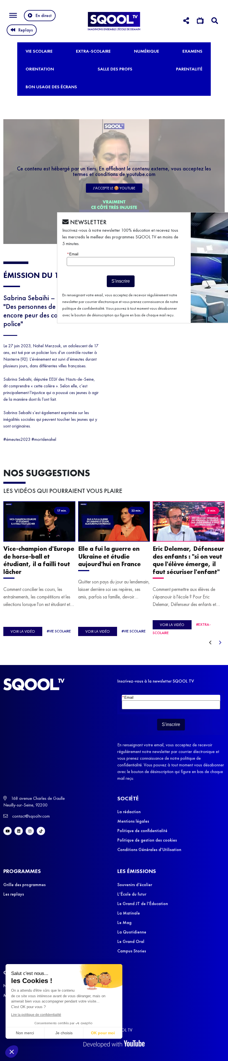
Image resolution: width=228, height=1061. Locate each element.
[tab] (186, 22)
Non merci (25, 1033)
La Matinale (128, 913)
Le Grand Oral (130, 941)
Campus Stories (131, 951)
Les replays (13, 894)
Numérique (146, 51)
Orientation (40, 69)
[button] (11, 1051)
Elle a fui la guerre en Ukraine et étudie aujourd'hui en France (109, 556)
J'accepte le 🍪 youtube (114, 187)
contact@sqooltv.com (30, 816)
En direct (44, 15)
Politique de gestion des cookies (147, 840)
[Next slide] (220, 642)
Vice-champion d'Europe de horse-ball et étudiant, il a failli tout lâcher (38, 560)
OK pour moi (103, 1033)
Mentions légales (133, 821)
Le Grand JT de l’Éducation (142, 903)
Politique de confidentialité (142, 830)
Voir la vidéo (23, 631)
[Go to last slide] (210, 642)
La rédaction (129, 812)
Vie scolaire (39, 51)
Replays (25, 30)
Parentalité (189, 69)
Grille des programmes (24, 885)
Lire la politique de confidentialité (36, 1015)
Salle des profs (115, 69)
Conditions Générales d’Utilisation (149, 849)
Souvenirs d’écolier (134, 885)
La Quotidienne (131, 932)
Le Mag (124, 922)
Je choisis (64, 1033)
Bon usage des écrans (51, 87)
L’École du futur (131, 894)
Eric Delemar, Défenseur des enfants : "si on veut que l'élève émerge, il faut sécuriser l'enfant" (188, 560)
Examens (192, 51)
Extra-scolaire (93, 51)
